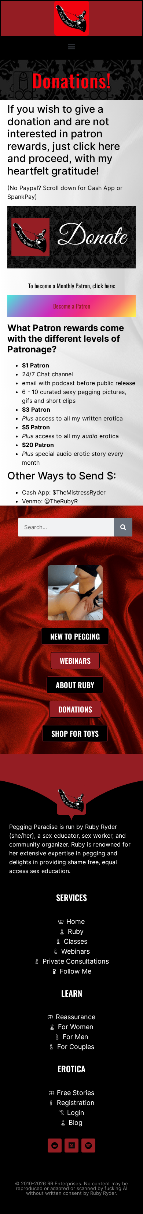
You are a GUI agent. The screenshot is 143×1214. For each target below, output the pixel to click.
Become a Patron (71, 306)
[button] (72, 46)
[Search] (123, 527)
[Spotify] (88, 1146)
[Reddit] (55, 1146)
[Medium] (71, 1146)
